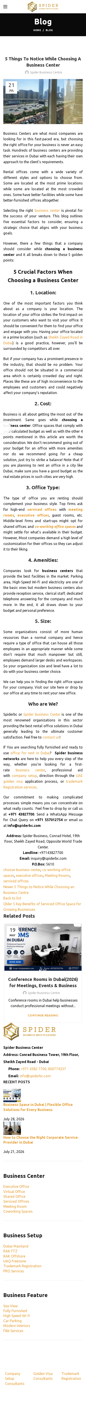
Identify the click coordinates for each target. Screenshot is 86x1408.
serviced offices (16, 881)
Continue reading (43, 1015)
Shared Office (14, 1196)
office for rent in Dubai (30, 753)
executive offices (29, 875)
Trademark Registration (22, 1266)
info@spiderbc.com (35, 1076)
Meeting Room (15, 1206)
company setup (24, 776)
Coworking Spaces (18, 1211)
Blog (49, 30)
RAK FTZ (10, 1251)
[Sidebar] (5, 428)
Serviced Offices (16, 1201)
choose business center (21, 870)
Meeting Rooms (57, 875)
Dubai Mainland (15, 1246)
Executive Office (16, 1186)
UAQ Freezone (14, 1261)
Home (37, 30)
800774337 (57, 1069)
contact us (51, 737)
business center (47, 210)
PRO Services (13, 1271)
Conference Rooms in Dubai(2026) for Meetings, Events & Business (43, 982)
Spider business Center (41, 714)
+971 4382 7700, (34, 1069)
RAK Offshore (14, 1256)
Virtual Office (14, 1192)
